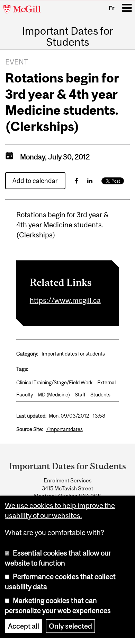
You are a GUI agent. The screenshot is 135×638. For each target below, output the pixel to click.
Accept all (23, 626)
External (106, 382)
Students (100, 394)
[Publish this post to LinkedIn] (89, 180)
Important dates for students (73, 354)
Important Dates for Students (67, 36)
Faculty (24, 394)
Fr (112, 8)
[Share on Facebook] (76, 180)
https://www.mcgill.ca (65, 300)
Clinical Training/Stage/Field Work (54, 382)
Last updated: (31, 416)
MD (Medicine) (54, 394)
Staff (80, 394)
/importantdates (64, 429)
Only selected (70, 626)
